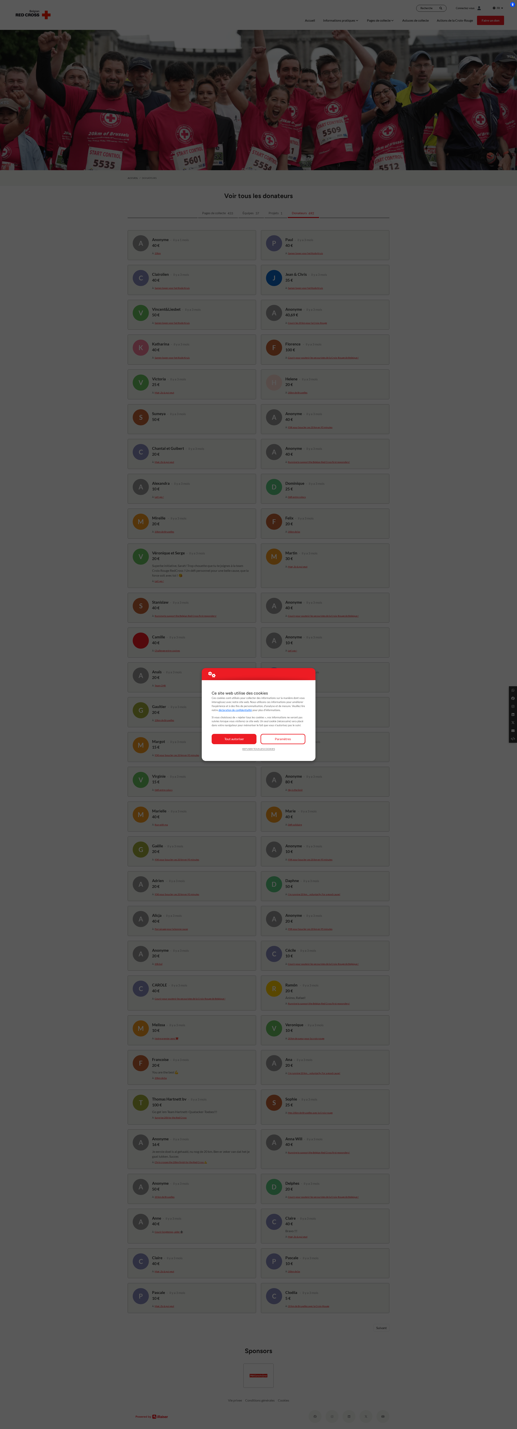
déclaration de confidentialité (235, 710)
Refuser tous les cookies (258, 749)
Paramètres (283, 739)
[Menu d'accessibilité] (512, 4)
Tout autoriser (234, 739)
